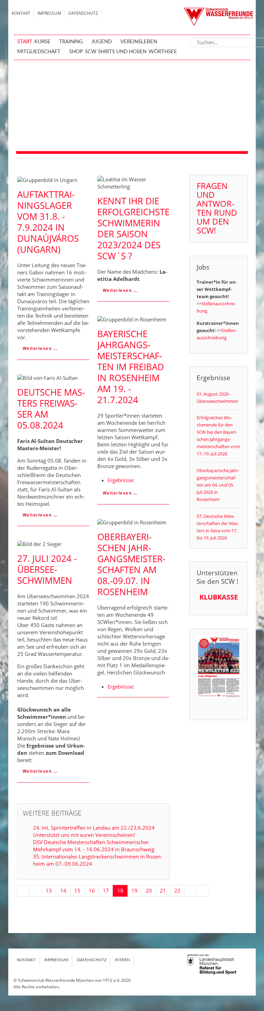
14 (63, 890)
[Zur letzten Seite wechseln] (202, 891)
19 (134, 890)
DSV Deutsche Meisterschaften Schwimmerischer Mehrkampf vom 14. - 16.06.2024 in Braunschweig (93, 846)
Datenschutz (83, 13)
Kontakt (21, 13)
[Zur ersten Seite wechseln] (23, 891)
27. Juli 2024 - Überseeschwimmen (47, 569)
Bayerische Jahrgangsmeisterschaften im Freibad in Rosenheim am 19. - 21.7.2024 (130, 367)
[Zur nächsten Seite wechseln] (190, 891)
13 (49, 890)
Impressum (49, 13)
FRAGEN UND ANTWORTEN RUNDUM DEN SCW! (217, 208)
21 (163, 890)
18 (120, 890)
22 (177, 890)
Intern (122, 960)
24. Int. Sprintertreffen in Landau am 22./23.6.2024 (94, 827)
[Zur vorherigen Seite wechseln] (35, 891)
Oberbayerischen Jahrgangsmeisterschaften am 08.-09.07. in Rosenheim (131, 564)
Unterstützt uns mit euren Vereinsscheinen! (84, 834)
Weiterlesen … (39, 348)
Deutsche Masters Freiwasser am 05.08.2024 (51, 408)
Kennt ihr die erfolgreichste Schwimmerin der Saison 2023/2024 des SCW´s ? (133, 228)
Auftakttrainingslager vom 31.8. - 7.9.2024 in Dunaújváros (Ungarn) (48, 221)
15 (77, 890)
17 (106, 890)
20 (149, 890)
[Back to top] (252, 959)
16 (92, 890)
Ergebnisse (120, 480)
